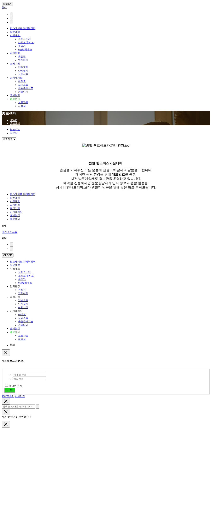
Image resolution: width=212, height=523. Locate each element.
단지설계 (23, 70)
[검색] (11, 18)
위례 (4, 7)
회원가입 (20, 396)
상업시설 (23, 74)
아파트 (22, 81)
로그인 (9, 390)
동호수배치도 (25, 88)
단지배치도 (16, 77)
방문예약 (15, 31)
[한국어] (11, 14)
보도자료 (23, 102)
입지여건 (23, 60)
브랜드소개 (24, 38)
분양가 (22, 46)
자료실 (22, 105)
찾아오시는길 (9, 232)
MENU (7, 3)
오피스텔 (23, 84)
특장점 (22, 56)
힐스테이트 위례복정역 (22, 28)
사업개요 (15, 35)
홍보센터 (15, 98)
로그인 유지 (15, 385)
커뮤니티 (23, 91)
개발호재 (23, 67)
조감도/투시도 (26, 42)
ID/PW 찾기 (8, 396)
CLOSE (7, 255)
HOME (13, 120)
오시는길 (15, 95)
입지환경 (15, 53)
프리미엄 (15, 63)
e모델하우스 (25, 49)
